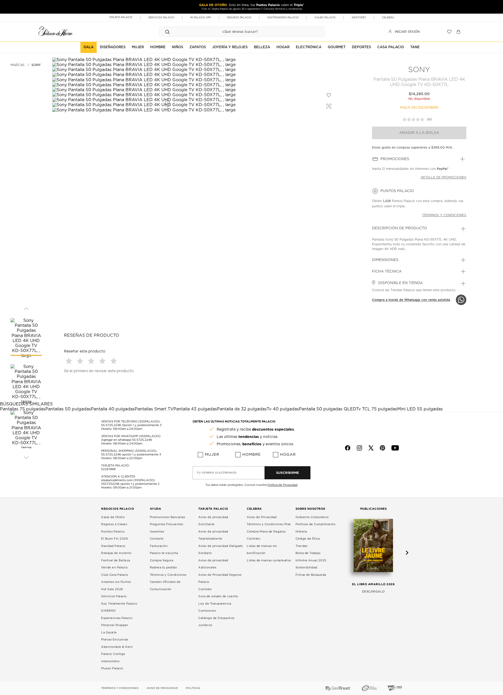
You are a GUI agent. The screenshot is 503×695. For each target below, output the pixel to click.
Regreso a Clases (114, 524)
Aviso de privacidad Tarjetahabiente (213, 535)
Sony (419, 70)
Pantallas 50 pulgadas (68, 409)
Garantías (157, 531)
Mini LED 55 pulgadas (420, 409)
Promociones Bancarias (167, 517)
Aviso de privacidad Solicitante (213, 521)
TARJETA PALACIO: (115, 465)
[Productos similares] (328, 105)
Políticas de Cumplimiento (316, 524)
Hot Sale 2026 (112, 589)
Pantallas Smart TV (154, 409)
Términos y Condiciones (168, 574)
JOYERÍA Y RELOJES (230, 47)
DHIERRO (108, 610)
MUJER (138, 47)
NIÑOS (177, 47)
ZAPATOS (197, 47)
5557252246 (110, 483)
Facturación (159, 546)
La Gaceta (109, 632)
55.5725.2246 (111, 425)
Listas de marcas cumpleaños (269, 560)
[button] (69, 360)
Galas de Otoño (113, 517)
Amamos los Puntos (116, 581)
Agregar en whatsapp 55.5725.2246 (126, 439)
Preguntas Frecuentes (166, 524)
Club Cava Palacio (114, 574)
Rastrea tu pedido (163, 567)
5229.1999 (108, 469)
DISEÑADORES (112, 47)
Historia (301, 531)
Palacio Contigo (113, 654)
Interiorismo (110, 661)
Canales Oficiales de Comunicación (165, 585)
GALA (89, 47)
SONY (36, 65)
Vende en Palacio (114, 567)
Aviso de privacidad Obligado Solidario (220, 550)
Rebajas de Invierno (116, 553)
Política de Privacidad (282, 485)
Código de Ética (308, 538)
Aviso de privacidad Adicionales (213, 564)
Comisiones (207, 610)
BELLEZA (262, 47)
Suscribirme (287, 472)
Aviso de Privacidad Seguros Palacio (220, 578)
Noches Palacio (112, 531)
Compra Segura (161, 560)
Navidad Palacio (113, 546)
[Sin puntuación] (414, 119)
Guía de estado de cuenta (218, 596)
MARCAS (17, 65)
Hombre (251, 455)
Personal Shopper (114, 625)
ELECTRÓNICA (308, 47)
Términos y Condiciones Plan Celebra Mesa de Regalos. (269, 528)
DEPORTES (361, 47)
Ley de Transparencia (214, 603)
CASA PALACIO (390, 47)
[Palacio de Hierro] (56, 31)
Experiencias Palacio (116, 618)
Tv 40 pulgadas (283, 409)
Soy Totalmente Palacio (119, 603)
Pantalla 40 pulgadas (113, 409)
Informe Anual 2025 (311, 560)
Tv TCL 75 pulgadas (376, 409)
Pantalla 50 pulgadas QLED (327, 409)
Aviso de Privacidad (262, 517)
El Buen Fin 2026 (114, 538)
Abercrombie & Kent (117, 646)
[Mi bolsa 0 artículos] (459, 32)
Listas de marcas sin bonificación (262, 550)
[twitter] (371, 448)
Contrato (205, 589)
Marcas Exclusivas (114, 639)
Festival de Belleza (115, 560)
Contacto (157, 538)
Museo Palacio (112, 668)
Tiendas (302, 546)
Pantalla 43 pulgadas (195, 409)
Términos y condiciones (444, 215)
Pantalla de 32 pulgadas (242, 409)
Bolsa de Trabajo (308, 553)
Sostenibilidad (306, 567)
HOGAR (282, 47)
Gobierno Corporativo (312, 517)
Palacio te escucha (164, 553)
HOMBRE (158, 47)
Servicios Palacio (114, 596)
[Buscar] (167, 32)
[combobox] (236, 32)
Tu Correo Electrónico (217, 472)
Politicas (193, 688)
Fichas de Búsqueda (311, 574)
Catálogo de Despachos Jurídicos (216, 622)
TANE (415, 47)
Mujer (212, 455)
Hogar (288, 455)
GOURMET (337, 47)
